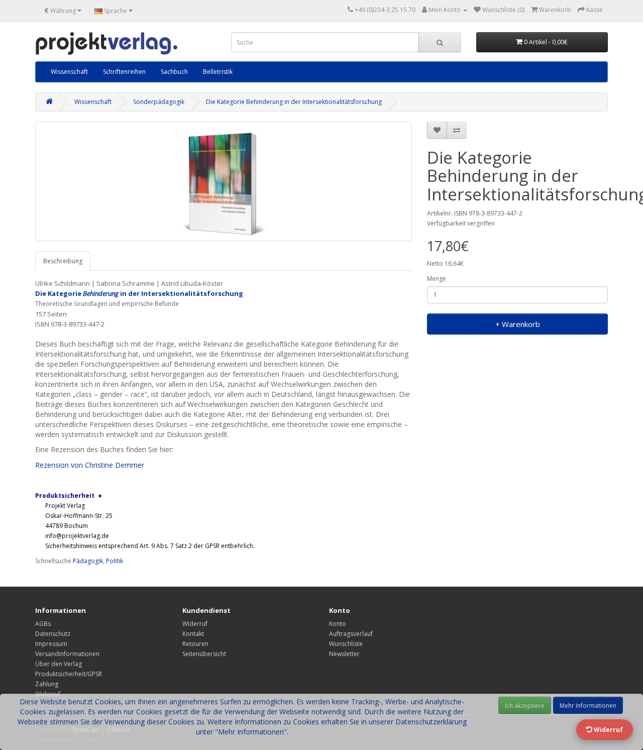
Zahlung (46, 684)
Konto (337, 623)
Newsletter (344, 654)
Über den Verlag (58, 664)
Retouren (195, 643)
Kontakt (193, 633)
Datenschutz (52, 633)
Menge (436, 278)
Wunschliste (346, 643)
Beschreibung (62, 261)
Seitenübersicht (204, 654)
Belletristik (218, 71)
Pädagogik (88, 561)
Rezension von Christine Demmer (89, 465)
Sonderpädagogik (158, 101)
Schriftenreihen (124, 71)
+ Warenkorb (517, 324)
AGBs (43, 623)
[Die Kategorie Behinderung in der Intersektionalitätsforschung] (223, 181)
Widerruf (194, 623)
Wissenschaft (69, 71)
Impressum (51, 643)
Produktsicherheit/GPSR (68, 674)
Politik (114, 561)
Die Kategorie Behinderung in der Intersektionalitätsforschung (294, 101)
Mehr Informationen (588, 705)
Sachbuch (174, 71)
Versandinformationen (67, 654)
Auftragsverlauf (351, 633)
